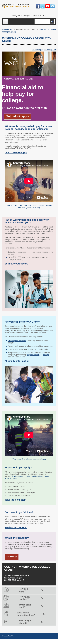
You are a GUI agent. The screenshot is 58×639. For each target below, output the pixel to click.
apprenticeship (33, 355)
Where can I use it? (25, 606)
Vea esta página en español (44, 49)
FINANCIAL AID (7, 29)
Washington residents (17, 341)
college (46, 355)
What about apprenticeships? (26, 614)
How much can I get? (24, 598)
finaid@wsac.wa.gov (13, 578)
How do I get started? (25, 621)
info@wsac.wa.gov (21, 15)
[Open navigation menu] (5, 21)
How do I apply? (23, 590)
